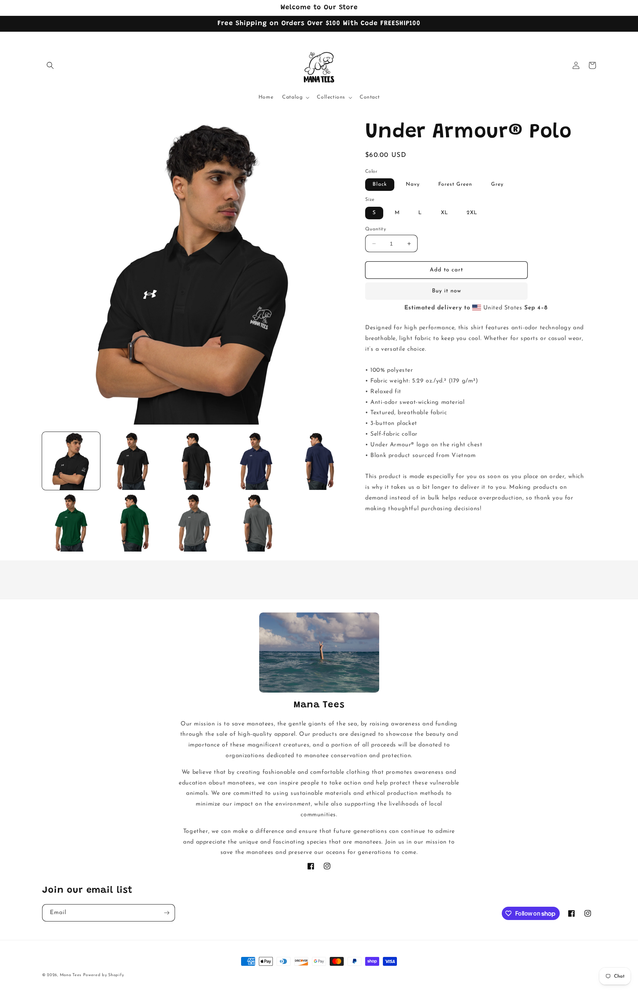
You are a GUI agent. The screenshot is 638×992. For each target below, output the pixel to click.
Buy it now (446, 291)
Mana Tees (70, 975)
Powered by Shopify (103, 975)
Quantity (375, 229)
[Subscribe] (166, 912)
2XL (472, 213)
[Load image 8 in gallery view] (71, 523)
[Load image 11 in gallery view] (194, 523)
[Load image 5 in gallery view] (256, 461)
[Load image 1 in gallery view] (71, 461)
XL (444, 213)
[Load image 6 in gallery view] (318, 461)
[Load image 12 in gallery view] (256, 523)
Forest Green (455, 185)
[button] (50, 65)
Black (380, 185)
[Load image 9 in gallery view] (133, 523)
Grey (497, 185)
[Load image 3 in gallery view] (194, 461)
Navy (413, 185)
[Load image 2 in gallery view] (133, 461)
